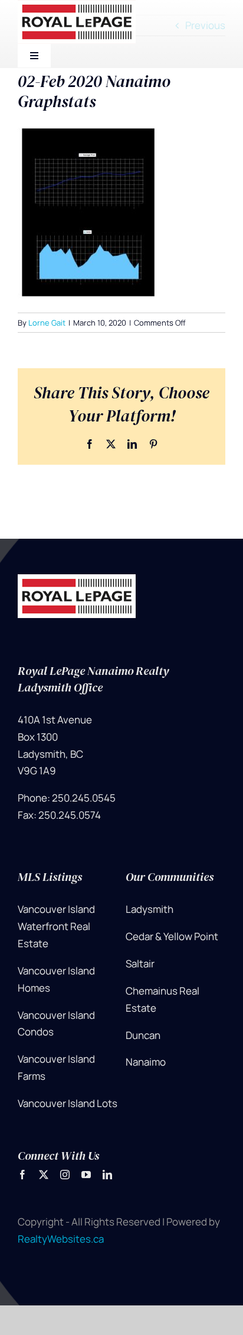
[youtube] (86, 1174)
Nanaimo (146, 1062)
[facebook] (22, 1174)
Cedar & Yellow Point (172, 936)
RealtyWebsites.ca (61, 1239)
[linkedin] (107, 1174)
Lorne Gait (46, 322)
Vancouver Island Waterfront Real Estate (56, 926)
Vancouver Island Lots (67, 1103)
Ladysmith (149, 909)
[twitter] (43, 1174)
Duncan (143, 1035)
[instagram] (65, 1174)
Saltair (140, 963)
